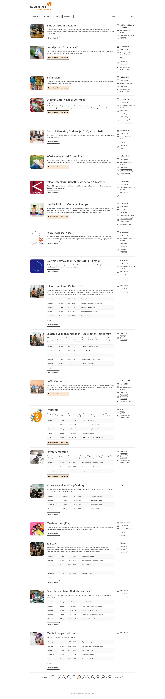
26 (110, 677)
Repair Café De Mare (59, 232)
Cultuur (122, 275)
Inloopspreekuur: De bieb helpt (65, 286)
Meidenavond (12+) (58, 523)
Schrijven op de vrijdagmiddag (65, 156)
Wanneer (67, 16)
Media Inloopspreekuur (61, 633)
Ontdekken (123, 38)
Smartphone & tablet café (62, 47)
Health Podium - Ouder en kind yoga (69, 204)
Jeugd (122, 412)
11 (98, 677)
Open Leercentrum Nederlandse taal (69, 591)
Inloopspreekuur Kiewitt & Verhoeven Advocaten (76, 182)
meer (50, 320)
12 (103, 677)
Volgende (118, 677)
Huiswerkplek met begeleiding (65, 485)
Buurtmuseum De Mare (61, 25)
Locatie (46, 16)
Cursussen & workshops (126, 170)
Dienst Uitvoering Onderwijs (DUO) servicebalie (75, 131)
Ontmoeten (123, 113)
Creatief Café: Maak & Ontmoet (66, 100)
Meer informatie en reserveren (58, 57)
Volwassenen (124, 64)
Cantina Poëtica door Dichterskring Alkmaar (73, 261)
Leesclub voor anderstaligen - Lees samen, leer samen (79, 334)
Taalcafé (52, 543)
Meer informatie (53, 38)
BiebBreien (53, 77)
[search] (132, 16)
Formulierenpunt (57, 452)
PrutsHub (52, 410)
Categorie (35, 16)
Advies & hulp (124, 61)
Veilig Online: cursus (59, 381)
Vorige (46, 677)
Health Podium (124, 221)
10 (93, 677)
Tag (56, 16)
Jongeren (123, 148)
